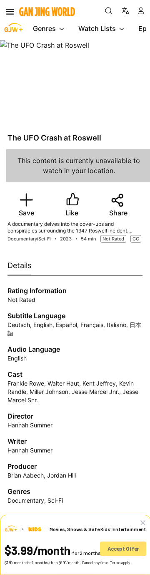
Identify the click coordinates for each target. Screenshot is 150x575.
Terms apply (120, 562)
